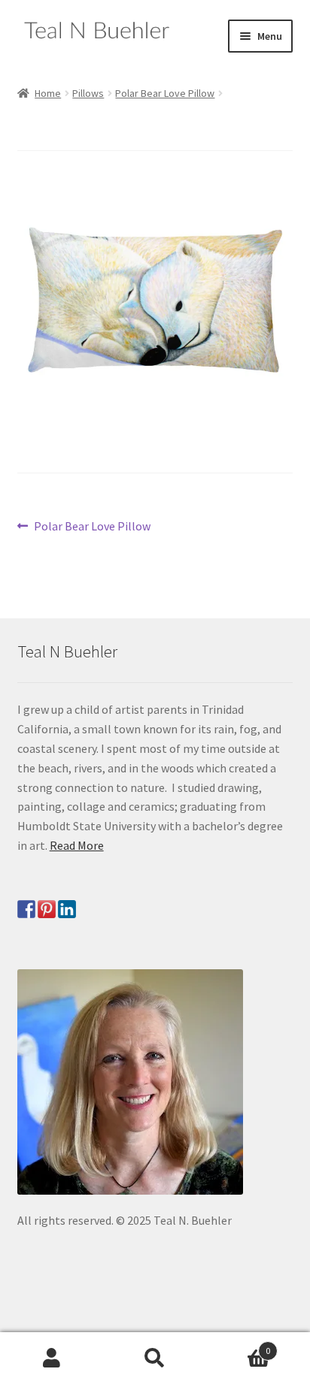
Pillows (88, 93)
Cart (239, 1345)
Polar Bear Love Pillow (164, 93)
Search (154, 1358)
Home (48, 93)
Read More (77, 845)
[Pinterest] (47, 909)
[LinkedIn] (67, 909)
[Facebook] (26, 909)
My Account (51, 1358)
